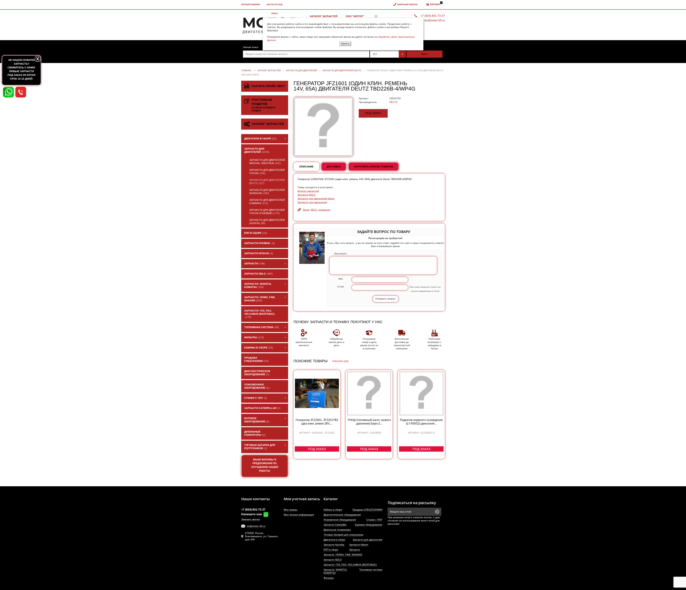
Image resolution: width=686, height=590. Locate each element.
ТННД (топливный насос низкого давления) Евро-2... (369, 421)
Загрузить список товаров (373, 166)
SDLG (313, 209)
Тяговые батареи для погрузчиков (343, 534)
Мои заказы (290, 509)
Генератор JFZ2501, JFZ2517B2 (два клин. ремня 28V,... (317, 421)
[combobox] (388, 54)
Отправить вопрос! (385, 298)
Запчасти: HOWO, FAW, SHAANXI (343, 554)
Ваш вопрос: (340, 253)
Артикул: (364, 98)
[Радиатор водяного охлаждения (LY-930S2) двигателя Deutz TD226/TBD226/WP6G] (421, 393)
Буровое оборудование (368, 524)
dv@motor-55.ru (256, 526)
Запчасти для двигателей (312, 202)
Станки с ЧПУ (374, 519)
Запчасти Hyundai (334, 544)
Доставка (334, 166)
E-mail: (340, 286)
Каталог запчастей (308, 191)
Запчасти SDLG (306, 194)
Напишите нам (252, 514)
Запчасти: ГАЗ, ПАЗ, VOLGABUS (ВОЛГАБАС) (350, 564)
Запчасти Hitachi (358, 544)
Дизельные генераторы (337, 529)
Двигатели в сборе (334, 539)
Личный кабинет (250, 4)
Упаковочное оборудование (340, 519)
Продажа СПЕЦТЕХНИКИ (367, 509)
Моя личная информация (299, 514)
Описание (306, 166)
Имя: (340, 279)
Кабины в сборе (333, 509)
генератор (324, 209)
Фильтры (329, 577)
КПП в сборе (331, 549)
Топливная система (370, 569)
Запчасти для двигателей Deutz (315, 198)
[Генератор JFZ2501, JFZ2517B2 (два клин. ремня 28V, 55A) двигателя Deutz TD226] (317, 393)
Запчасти (354, 549)
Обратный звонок (407, 4)
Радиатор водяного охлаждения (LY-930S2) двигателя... (421, 421)
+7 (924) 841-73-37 (253, 509)
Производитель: (368, 102)
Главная (246, 70)
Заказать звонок (250, 519)
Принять (345, 43)
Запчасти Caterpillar (335, 524)
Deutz (306, 209)
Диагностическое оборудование (342, 514)
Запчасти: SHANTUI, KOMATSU (335, 571)
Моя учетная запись (302, 498)
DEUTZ (393, 102)
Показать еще (340, 361)
